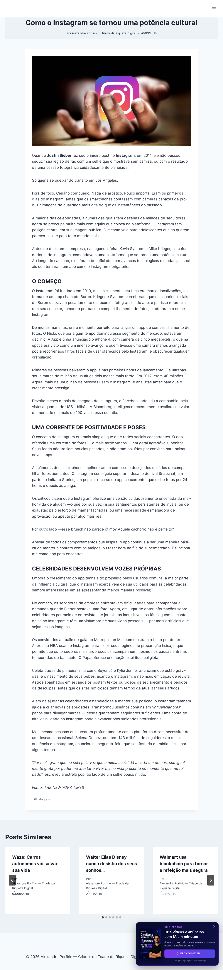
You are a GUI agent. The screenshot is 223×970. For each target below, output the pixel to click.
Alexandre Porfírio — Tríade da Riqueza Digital (104, 33)
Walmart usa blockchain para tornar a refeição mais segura (184, 864)
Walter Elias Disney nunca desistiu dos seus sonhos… (111, 864)
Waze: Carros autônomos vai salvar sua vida (34, 864)
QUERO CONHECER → (190, 953)
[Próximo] (210, 880)
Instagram (42, 799)
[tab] (103, 917)
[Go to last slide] (12, 880)
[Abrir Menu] (214, 8)
